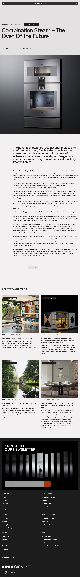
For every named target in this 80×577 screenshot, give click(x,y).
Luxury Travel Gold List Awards (52, 546)
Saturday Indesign (48, 518)
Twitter (4, 540)
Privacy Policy (7, 525)
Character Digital (8, 558)
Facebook (5, 543)
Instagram (5, 536)
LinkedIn (5, 546)
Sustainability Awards (49, 540)
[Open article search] (76, 3)
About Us (5, 518)
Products (5, 507)
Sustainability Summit (49, 525)
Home (4, 497)
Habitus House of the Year (51, 543)
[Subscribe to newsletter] (47, 484)
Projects (5, 503)
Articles (4, 500)
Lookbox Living (47, 503)
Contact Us (5, 521)
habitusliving (46, 500)
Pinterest (5, 549)
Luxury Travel (46, 507)
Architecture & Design (49, 497)
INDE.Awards (46, 536)
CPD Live (45, 521)
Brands (4, 510)
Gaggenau (33, 267)
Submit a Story (7, 528)
